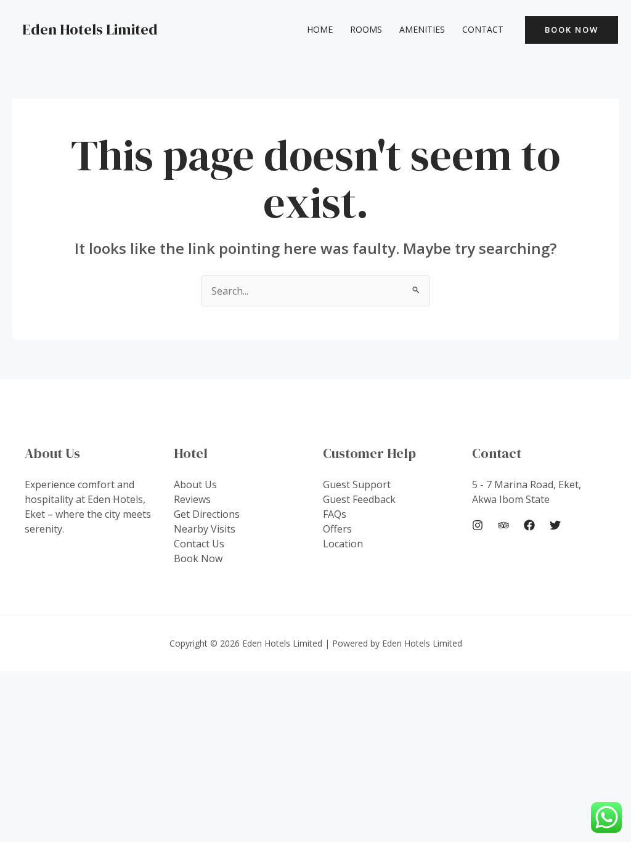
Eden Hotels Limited (90, 29)
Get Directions (207, 514)
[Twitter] (555, 525)
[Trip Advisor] (503, 525)
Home (320, 29)
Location (343, 543)
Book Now (198, 558)
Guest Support (357, 484)
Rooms (366, 29)
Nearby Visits (204, 529)
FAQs (334, 514)
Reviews (192, 499)
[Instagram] (477, 525)
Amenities (422, 29)
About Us (195, 484)
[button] (571, 29)
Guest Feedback (359, 499)
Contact (482, 29)
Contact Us (199, 543)
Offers (337, 529)
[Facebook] (529, 525)
